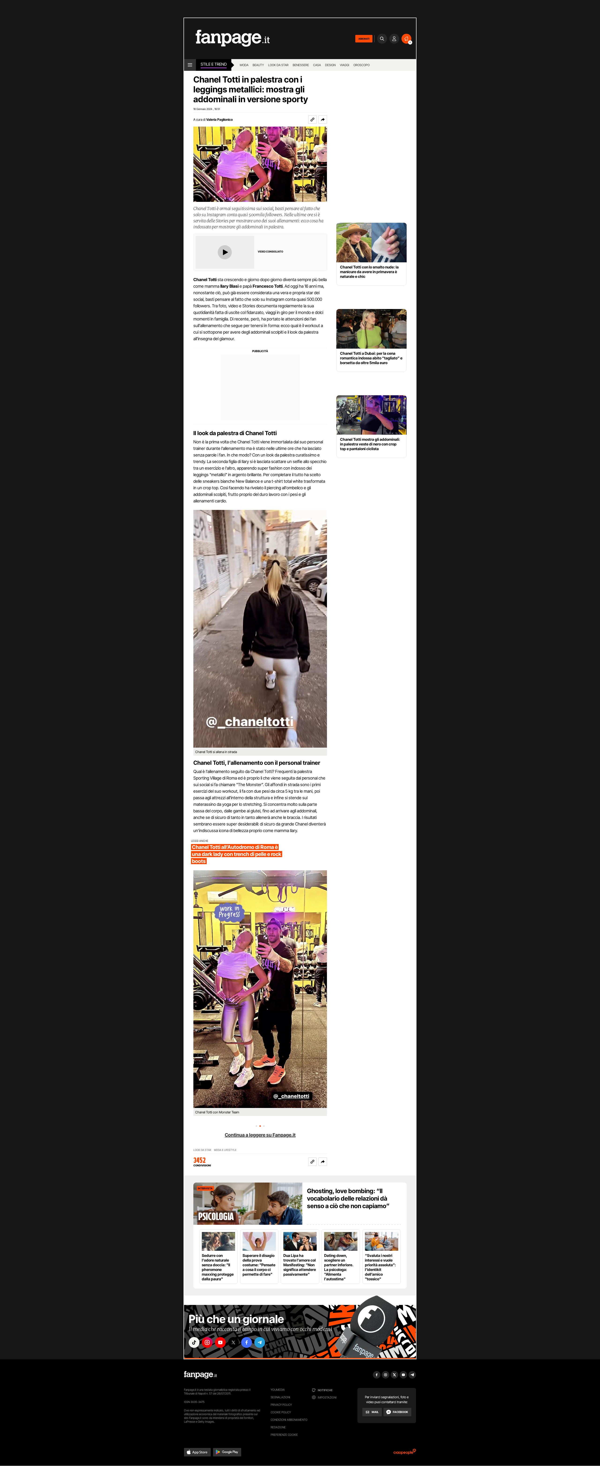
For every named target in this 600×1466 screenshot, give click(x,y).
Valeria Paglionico (219, 119)
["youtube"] (220, 1342)
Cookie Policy (281, 1412)
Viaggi (344, 65)
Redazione (278, 1427)
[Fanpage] (200, 1375)
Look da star (278, 65)
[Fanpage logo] (227, 38)
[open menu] (190, 65)
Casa (317, 65)
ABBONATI (363, 38)
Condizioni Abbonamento (289, 1419)
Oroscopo (361, 65)
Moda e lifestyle (225, 1150)
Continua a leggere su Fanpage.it (260, 1135)
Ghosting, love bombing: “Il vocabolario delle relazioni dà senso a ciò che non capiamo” (348, 1198)
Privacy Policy (281, 1404)
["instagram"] (207, 1342)
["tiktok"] (194, 1342)
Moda (244, 65)
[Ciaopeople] (405, 1453)
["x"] (233, 1342)
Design (330, 65)
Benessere (301, 65)
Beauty (258, 65)
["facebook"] (246, 1342)
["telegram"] (259, 1342)
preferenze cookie (284, 1434)
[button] (323, 119)
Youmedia (278, 1389)
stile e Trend (214, 64)
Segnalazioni (280, 1397)
